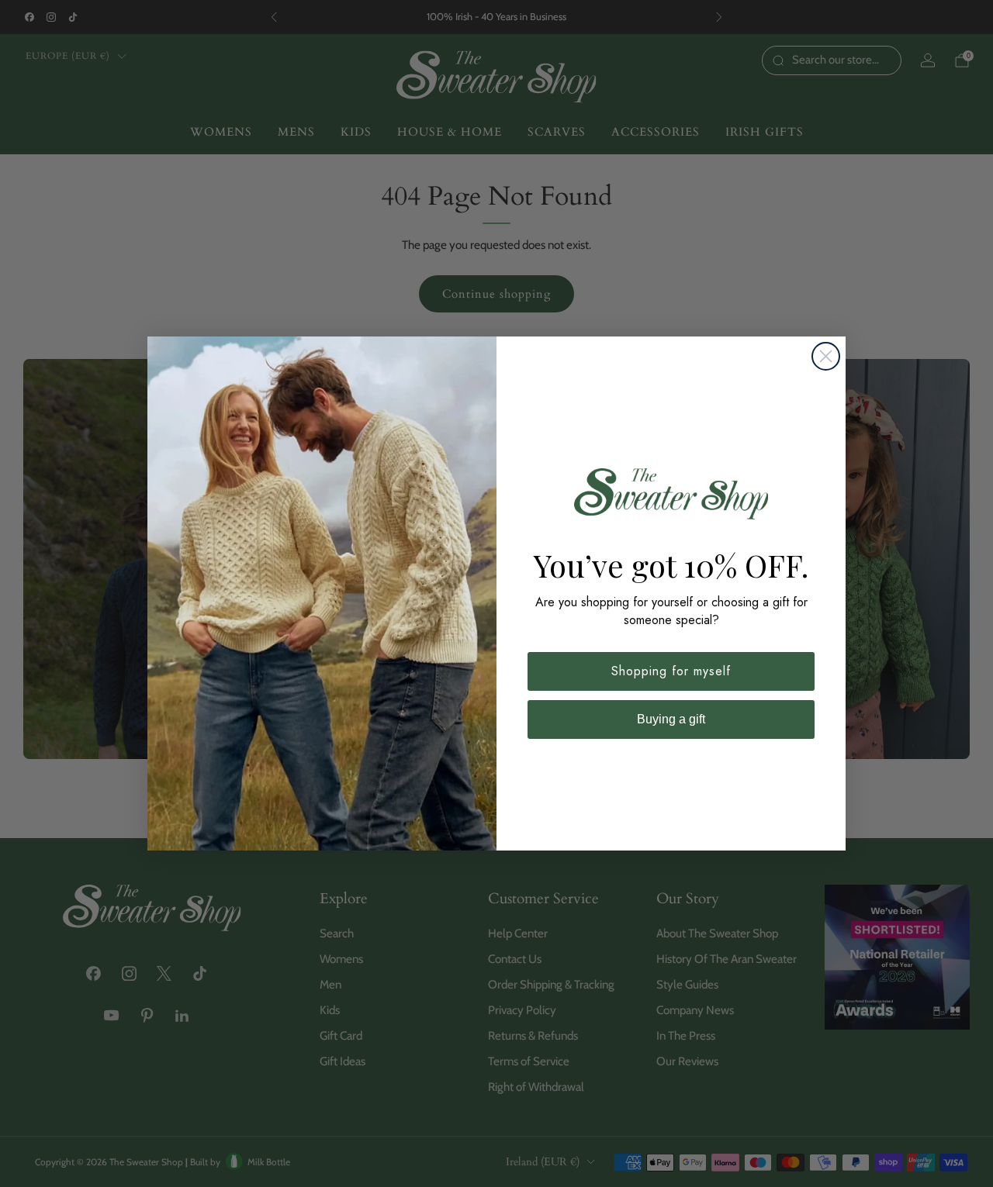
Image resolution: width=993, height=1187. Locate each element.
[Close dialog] (825, 356)
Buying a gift (671, 719)
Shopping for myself (671, 671)
